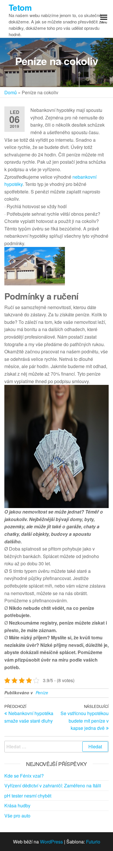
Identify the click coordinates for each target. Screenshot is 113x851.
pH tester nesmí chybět (27, 795)
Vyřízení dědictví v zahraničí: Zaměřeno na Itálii (52, 785)
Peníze (42, 692)
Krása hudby (17, 805)
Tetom (20, 7)
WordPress (51, 841)
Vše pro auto (17, 815)
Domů (10, 92)
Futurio (93, 841)
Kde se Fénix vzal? (24, 775)
